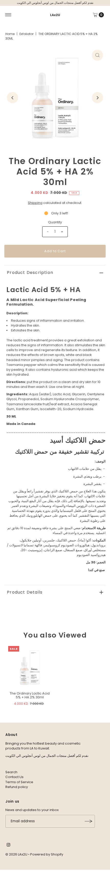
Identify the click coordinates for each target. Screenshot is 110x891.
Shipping (35, 203)
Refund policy (16, 787)
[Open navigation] (8, 14)
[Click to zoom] (97, 55)
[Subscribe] (88, 821)
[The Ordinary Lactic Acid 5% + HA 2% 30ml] (29, 667)
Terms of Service (19, 782)
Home (10, 34)
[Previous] (12, 97)
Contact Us (14, 777)
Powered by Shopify (46, 854)
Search (11, 772)
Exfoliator (26, 34)
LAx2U (55, 15)
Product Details (24, 592)
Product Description (30, 272)
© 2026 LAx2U (16, 854)
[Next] (97, 97)
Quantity (55, 222)
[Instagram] (8, 845)
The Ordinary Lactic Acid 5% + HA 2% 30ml (30, 695)
